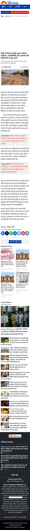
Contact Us (14, 517)
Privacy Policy (22, 517)
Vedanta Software (19, 527)
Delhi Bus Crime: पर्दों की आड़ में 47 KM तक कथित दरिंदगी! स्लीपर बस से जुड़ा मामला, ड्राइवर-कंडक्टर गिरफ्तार (19, 404)
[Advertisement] (15, 35)
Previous (12, 242)
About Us (6, 517)
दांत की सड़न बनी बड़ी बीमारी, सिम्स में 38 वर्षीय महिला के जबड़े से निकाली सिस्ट (7, 264)
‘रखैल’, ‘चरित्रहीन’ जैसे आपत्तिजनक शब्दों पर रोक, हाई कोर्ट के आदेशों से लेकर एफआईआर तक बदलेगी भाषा (19, 350)
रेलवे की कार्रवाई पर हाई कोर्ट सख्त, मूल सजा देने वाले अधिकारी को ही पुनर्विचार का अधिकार (22, 264)
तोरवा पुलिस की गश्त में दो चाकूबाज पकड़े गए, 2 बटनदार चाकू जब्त (22, 286)
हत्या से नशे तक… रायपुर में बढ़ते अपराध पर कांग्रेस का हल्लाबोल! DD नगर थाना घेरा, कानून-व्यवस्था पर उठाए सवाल (14, 139)
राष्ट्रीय (10, 7)
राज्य (24, 7)
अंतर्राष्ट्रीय (17, 7)
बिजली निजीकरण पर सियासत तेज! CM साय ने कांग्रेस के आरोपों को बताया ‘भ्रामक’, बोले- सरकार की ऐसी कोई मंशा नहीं (14, 395)
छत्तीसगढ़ (7, 16)
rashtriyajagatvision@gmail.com (16, 484)
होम (4, 7)
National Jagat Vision (21, 523)
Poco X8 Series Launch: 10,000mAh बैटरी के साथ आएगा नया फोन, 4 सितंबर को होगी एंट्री (18, 411)
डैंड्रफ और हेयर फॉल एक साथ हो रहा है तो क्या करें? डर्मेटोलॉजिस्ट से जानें (19, 418)
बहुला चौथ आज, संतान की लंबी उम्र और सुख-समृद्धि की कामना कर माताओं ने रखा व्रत (18, 367)
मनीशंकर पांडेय (7, 67)
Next (18, 242)
